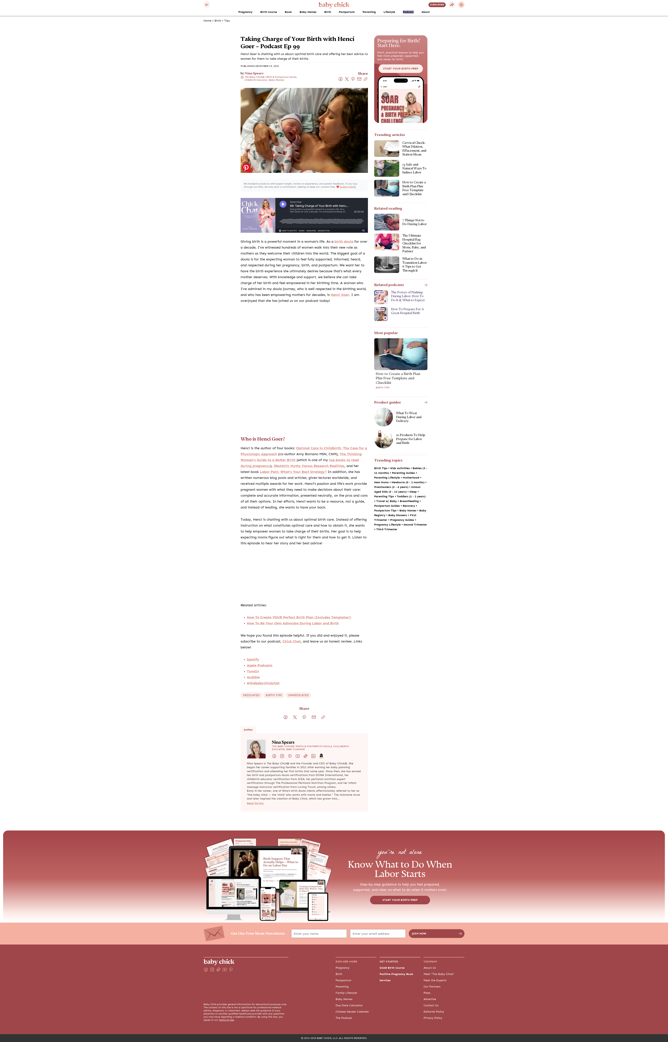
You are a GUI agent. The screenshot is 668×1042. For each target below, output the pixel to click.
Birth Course (268, 12)
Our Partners (432, 986)
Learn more (348, 187)
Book (288, 12)
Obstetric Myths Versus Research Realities (309, 466)
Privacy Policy (433, 1018)
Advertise (430, 999)
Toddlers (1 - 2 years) (411, 496)
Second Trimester (415, 524)
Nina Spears (254, 73)
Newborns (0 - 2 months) (408, 482)
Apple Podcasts (259, 665)
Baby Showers (398, 515)
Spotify (253, 659)
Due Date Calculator (349, 1005)
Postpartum (347, 12)
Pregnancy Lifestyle (387, 524)
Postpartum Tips (385, 510)
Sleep (413, 491)
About (426, 12)
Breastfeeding (410, 501)
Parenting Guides (404, 473)
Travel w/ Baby (387, 501)
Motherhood (411, 477)
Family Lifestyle (346, 992)
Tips (227, 20)
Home (207, 20)
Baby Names (308, 12)
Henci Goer (340, 295)
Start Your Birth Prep (400, 68)
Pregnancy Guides (402, 520)
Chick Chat (292, 641)
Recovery (409, 505)
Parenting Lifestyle (387, 477)
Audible (253, 677)
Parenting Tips (384, 496)
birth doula (344, 242)
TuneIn (253, 671)
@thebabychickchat (263, 683)
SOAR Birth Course (392, 967)
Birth (327, 12)
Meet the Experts (435, 980)
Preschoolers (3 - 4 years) (391, 487)
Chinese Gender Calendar (352, 1011)
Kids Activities (400, 468)
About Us (430, 967)
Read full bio (255, 803)
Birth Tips (382, 387)
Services (385, 980)
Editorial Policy (434, 1011)
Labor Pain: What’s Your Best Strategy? (293, 472)
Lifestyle (389, 12)
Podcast (408, 12)
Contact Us (431, 1005)
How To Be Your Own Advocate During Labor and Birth (293, 623)
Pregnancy (245, 12)
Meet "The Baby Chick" (439, 974)
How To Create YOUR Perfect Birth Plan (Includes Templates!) (299, 617)
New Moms (381, 482)
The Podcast (344, 1018)
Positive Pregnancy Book (396, 974)
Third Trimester (386, 529)
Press (427, 992)
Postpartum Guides (387, 505)
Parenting (369, 12)
